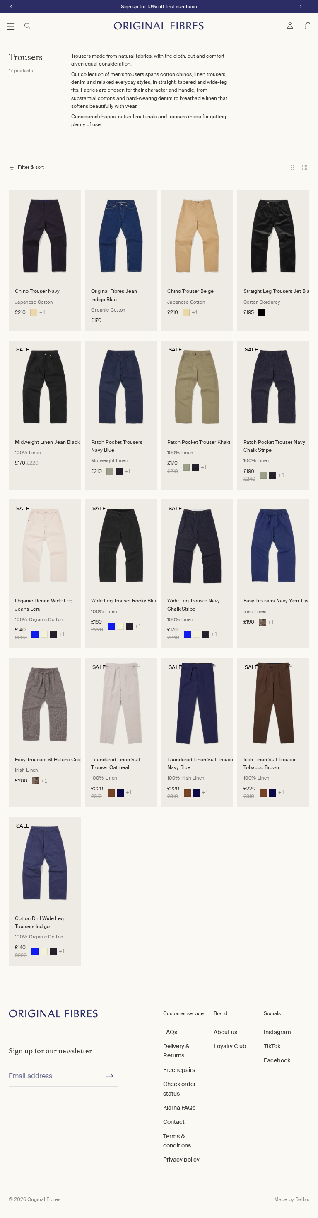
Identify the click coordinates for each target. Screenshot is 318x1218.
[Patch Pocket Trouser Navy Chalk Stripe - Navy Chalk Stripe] (119, 471)
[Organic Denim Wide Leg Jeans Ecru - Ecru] (44, 634)
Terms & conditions (177, 1141)
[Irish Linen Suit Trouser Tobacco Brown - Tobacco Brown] (111, 793)
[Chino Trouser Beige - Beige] (33, 312)
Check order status (179, 1088)
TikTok (272, 1046)
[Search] (27, 26)
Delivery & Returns (176, 1051)
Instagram (277, 1032)
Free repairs (179, 1070)
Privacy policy (181, 1159)
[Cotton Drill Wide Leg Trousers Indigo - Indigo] (35, 634)
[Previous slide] (17, 235)
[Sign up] (109, 1076)
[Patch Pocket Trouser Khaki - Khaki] (109, 471)
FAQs (170, 1032)
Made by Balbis (291, 1199)
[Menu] (11, 26)
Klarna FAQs (179, 1107)
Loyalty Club (230, 1046)
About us (225, 1032)
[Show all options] (42, 312)
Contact (174, 1121)
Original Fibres (43, 1199)
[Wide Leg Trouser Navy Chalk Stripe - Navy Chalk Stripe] (53, 634)
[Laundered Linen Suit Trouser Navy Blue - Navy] (120, 793)
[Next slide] (72, 235)
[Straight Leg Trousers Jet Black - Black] (261, 312)
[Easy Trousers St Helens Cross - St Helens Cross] (262, 622)
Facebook (277, 1060)
